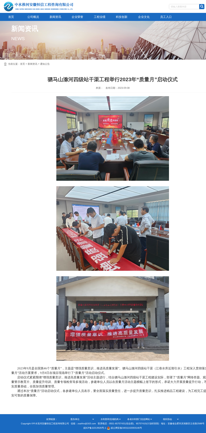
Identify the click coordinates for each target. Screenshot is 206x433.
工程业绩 (99, 17)
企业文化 (144, 17)
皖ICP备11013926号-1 (95, 428)
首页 (11, 17)
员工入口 (166, 17)
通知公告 (45, 64)
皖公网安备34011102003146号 (126, 428)
